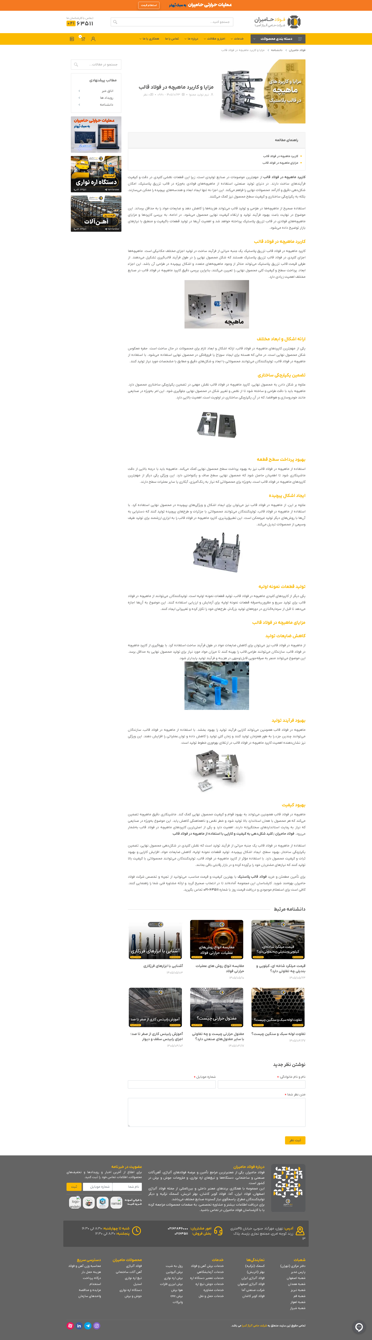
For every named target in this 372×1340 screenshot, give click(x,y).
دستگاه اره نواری (130, 1290)
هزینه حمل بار (91, 1272)
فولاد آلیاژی (134, 1266)
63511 (80, 24)
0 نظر (146, 95)
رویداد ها (106, 98)
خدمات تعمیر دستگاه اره (207, 1278)
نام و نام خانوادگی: (291, 1077)
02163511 (181, 1234)
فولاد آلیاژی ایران (253, 1278)
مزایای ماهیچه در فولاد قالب (280, 163)
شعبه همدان (296, 1284)
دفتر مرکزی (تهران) (292, 1266)
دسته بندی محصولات (276, 39)
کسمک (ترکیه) (255, 1266)
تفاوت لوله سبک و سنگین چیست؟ (278, 1034)
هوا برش (177, 1290)
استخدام (95, 1284)
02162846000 (178, 1228)
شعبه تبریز (298, 1290)
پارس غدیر (298, 1272)
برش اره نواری (173, 1278)
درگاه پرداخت (92, 1278)
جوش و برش (133, 1296)
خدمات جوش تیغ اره (209, 1284)
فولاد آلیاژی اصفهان (251, 1284)
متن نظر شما (295, 1094)
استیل (137, 1284)
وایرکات (178, 1302)
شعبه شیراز (297, 1308)
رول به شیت (174, 1266)
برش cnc (176, 1296)
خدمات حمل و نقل (211, 1296)
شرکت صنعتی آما (253, 1290)
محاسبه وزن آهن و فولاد (84, 1266)
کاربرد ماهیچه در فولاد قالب (280, 156)
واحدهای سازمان (89, 1296)
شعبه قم (299, 1296)
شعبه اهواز (297, 1302)
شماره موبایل (205, 1077)
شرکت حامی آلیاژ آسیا (254, 1326)
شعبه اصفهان (296, 1278)
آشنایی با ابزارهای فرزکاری (163, 966)
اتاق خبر (107, 91)
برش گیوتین (174, 1272)
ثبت (74, 1187)
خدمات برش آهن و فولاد (207, 1266)
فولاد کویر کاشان (253, 1296)
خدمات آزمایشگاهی (210, 1272)
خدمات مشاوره (213, 1290)
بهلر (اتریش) (256, 1272)
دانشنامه (276, 50)
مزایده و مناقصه (90, 1290)
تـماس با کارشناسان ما (80, 18)
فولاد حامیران (297, 50)
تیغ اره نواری (133, 1278)
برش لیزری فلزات (171, 1284)
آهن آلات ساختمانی (129, 1272)
